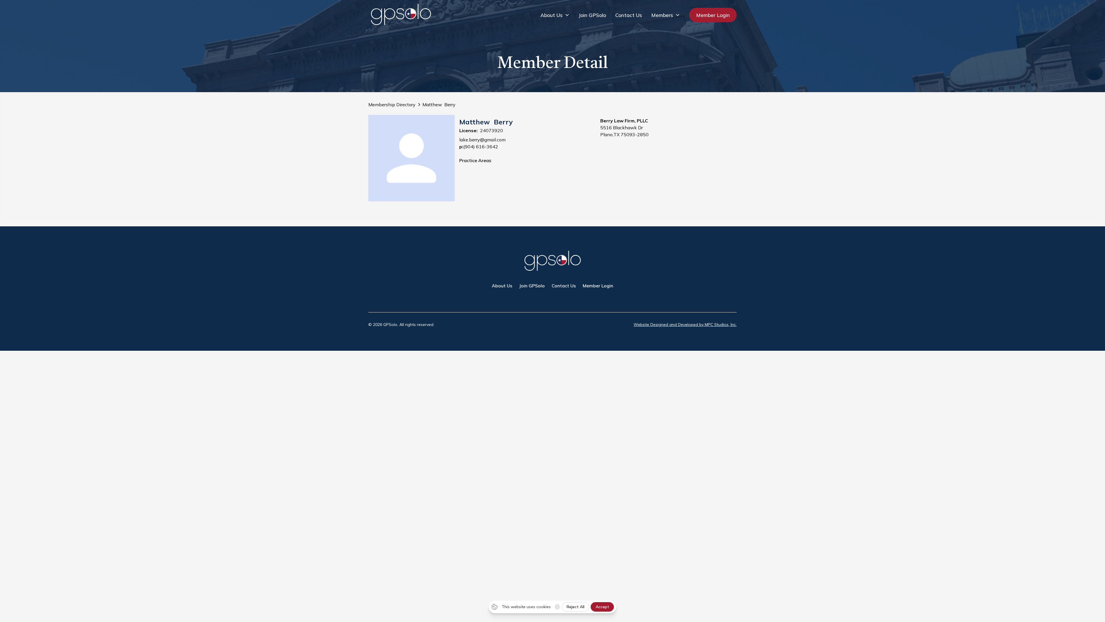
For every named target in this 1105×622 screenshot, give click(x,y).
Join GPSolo (592, 15)
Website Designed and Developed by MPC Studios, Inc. (685, 324)
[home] (400, 14)
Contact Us (628, 15)
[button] (555, 15)
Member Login (713, 15)
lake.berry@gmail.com (482, 140)
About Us (502, 286)
